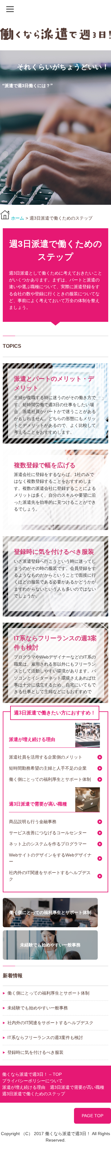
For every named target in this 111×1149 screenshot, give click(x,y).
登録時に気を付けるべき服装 (54, 551)
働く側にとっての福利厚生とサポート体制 (50, 779)
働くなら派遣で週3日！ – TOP (32, 1074)
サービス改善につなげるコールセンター (48, 832)
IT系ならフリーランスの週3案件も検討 (55, 643)
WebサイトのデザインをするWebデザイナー (50, 858)
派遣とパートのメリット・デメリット (54, 383)
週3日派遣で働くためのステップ (33, 1093)
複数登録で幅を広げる (45, 465)
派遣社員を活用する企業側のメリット (45, 757)
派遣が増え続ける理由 (32, 739)
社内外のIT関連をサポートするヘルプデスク (50, 876)
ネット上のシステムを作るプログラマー (48, 843)
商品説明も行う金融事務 (32, 821)
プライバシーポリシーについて (32, 1080)
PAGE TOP (92, 1115)
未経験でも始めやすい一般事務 (37, 1007)
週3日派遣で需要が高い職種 (38, 803)
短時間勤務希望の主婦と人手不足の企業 (48, 768)
